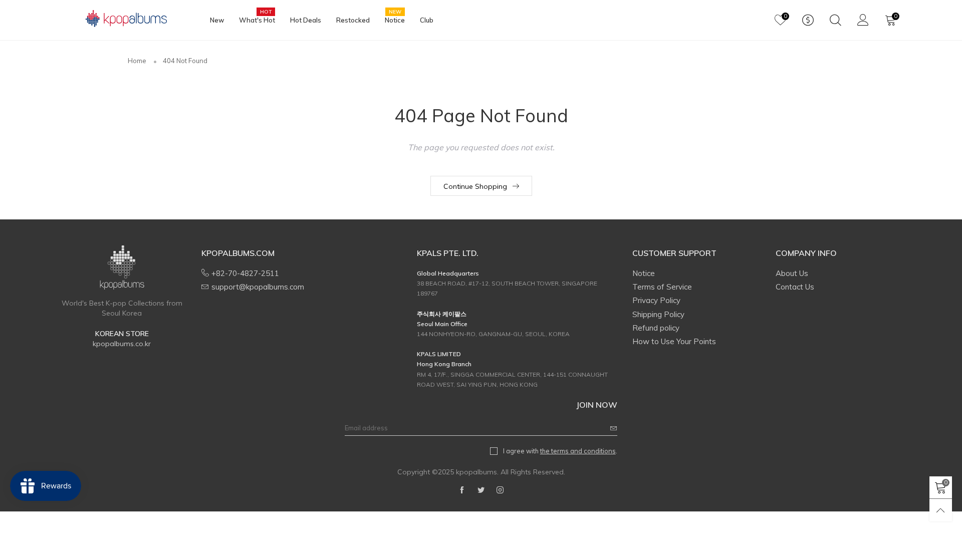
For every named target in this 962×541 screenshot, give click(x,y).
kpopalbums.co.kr (122, 343)
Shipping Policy (658, 314)
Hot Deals (305, 20)
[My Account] (863, 20)
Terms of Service (662, 287)
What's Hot (257, 19)
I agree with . (560, 451)
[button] (613, 428)
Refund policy (655, 328)
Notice (395, 19)
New (217, 20)
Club (426, 20)
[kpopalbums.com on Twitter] (481, 490)
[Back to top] (940, 510)
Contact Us (795, 287)
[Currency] (808, 20)
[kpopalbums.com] (122, 19)
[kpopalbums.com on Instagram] (500, 490)
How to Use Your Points (674, 341)
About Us (792, 273)
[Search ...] (835, 20)
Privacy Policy (656, 300)
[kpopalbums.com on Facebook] (462, 490)
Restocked (353, 20)
